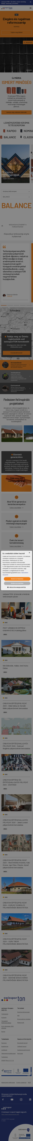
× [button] (29, 552)
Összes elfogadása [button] (17, 579)
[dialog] (16, 570)
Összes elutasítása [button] (17, 583)
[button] (16, 587)
